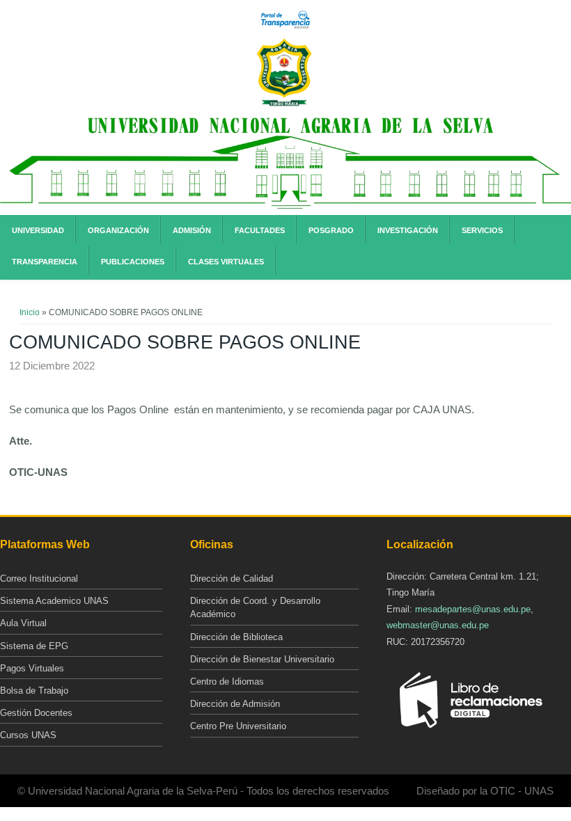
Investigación (407, 230)
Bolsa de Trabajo (34, 690)
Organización (118, 230)
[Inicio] (284, 104)
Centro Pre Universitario (238, 726)
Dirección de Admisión (235, 704)
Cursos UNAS (28, 735)
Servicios (482, 230)
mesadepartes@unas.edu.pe (473, 609)
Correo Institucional (39, 578)
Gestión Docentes (36, 713)
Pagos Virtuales (32, 668)
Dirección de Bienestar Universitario (262, 659)
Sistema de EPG (34, 646)
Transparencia (44, 261)
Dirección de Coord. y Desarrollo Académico (255, 607)
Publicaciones (132, 261)
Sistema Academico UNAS (54, 601)
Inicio (29, 312)
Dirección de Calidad (231, 578)
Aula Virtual (23, 623)
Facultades (260, 230)
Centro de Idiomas (227, 681)
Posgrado (331, 230)
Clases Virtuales (226, 261)
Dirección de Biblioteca (236, 637)
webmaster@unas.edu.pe (437, 625)
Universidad (38, 230)
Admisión (192, 230)
